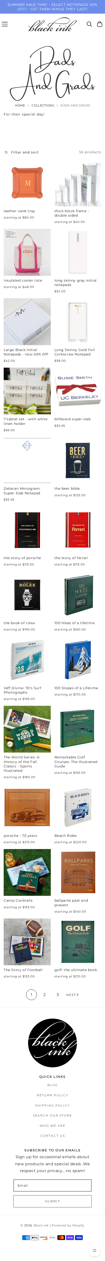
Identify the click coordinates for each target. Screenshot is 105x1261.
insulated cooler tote (23, 280)
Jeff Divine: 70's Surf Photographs (22, 690)
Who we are (52, 1125)
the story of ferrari (71, 558)
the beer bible (67, 488)
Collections (43, 105)
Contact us (52, 1135)
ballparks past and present (71, 902)
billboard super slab (72, 419)
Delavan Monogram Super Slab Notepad (22, 490)
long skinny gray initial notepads (75, 282)
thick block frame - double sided (71, 213)
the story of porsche (22, 558)
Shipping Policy (52, 1105)
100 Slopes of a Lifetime (76, 688)
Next (71, 995)
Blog (52, 1085)
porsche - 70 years (20, 835)
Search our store (52, 1115)
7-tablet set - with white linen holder (26, 421)
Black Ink (41, 1225)
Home (20, 105)
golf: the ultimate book (75, 970)
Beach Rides (65, 835)
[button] (5, 24)
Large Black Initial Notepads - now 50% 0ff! (26, 352)
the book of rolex (19, 623)
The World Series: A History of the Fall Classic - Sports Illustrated (21, 764)
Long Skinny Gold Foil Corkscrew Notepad (74, 352)
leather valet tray (19, 211)
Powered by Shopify (68, 1225)
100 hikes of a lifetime (74, 623)
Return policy (52, 1095)
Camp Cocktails (18, 900)
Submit (52, 1201)
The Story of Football (23, 970)
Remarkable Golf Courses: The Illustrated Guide (75, 761)
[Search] (89, 24)
